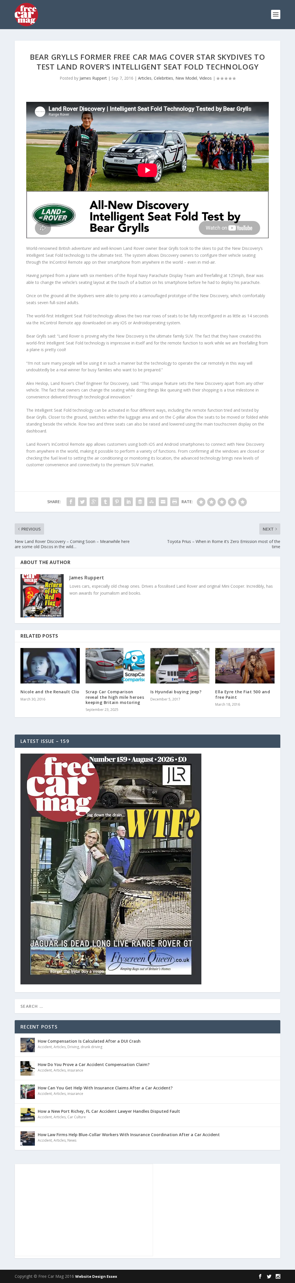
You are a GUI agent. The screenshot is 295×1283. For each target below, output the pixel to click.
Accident (45, 1046)
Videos (205, 78)
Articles (145, 78)
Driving (73, 1046)
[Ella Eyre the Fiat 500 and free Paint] (244, 665)
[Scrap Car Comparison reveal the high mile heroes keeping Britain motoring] (115, 665)
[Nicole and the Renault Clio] (50, 665)
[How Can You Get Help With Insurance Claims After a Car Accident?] (27, 1092)
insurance (75, 1070)
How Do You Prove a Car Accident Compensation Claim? (94, 1064)
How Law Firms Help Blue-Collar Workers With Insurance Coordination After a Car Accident (129, 1134)
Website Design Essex (96, 1276)
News (71, 1140)
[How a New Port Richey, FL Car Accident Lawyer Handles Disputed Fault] (27, 1115)
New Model (186, 78)
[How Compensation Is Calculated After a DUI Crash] (27, 1045)
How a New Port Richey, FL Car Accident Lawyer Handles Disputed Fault (109, 1111)
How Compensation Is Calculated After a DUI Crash (89, 1041)
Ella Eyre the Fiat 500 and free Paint (242, 694)
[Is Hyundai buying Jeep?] (179, 665)
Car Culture (76, 1117)
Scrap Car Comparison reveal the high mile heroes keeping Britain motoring (115, 697)
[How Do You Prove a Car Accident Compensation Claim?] (27, 1068)
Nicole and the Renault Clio (50, 691)
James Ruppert (93, 78)
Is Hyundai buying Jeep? (176, 691)
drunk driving (91, 1046)
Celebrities (163, 78)
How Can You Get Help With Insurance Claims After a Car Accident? (105, 1088)
